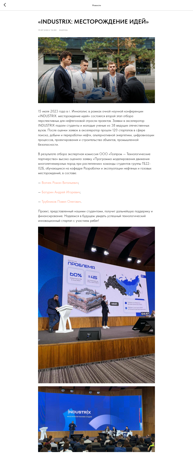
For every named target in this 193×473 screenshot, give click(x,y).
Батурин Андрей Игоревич (61, 192)
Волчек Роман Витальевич (60, 183)
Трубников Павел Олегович (61, 201)
